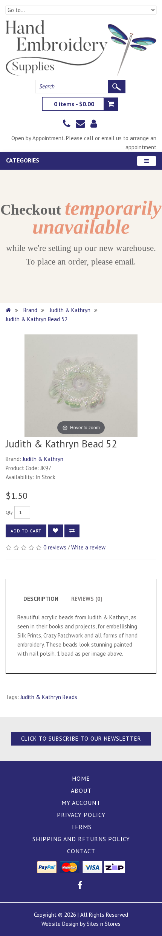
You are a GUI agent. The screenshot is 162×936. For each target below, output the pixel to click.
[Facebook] (80, 886)
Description (40, 598)
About (81, 790)
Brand (30, 310)
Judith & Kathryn (70, 310)
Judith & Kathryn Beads (48, 697)
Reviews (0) (86, 598)
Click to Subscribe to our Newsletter (81, 738)
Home (81, 778)
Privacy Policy (81, 814)
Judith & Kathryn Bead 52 (36, 319)
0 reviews (54, 547)
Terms (81, 827)
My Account (81, 802)
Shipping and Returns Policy (81, 839)
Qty (9, 512)
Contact (81, 851)
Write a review (88, 547)
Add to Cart (26, 531)
